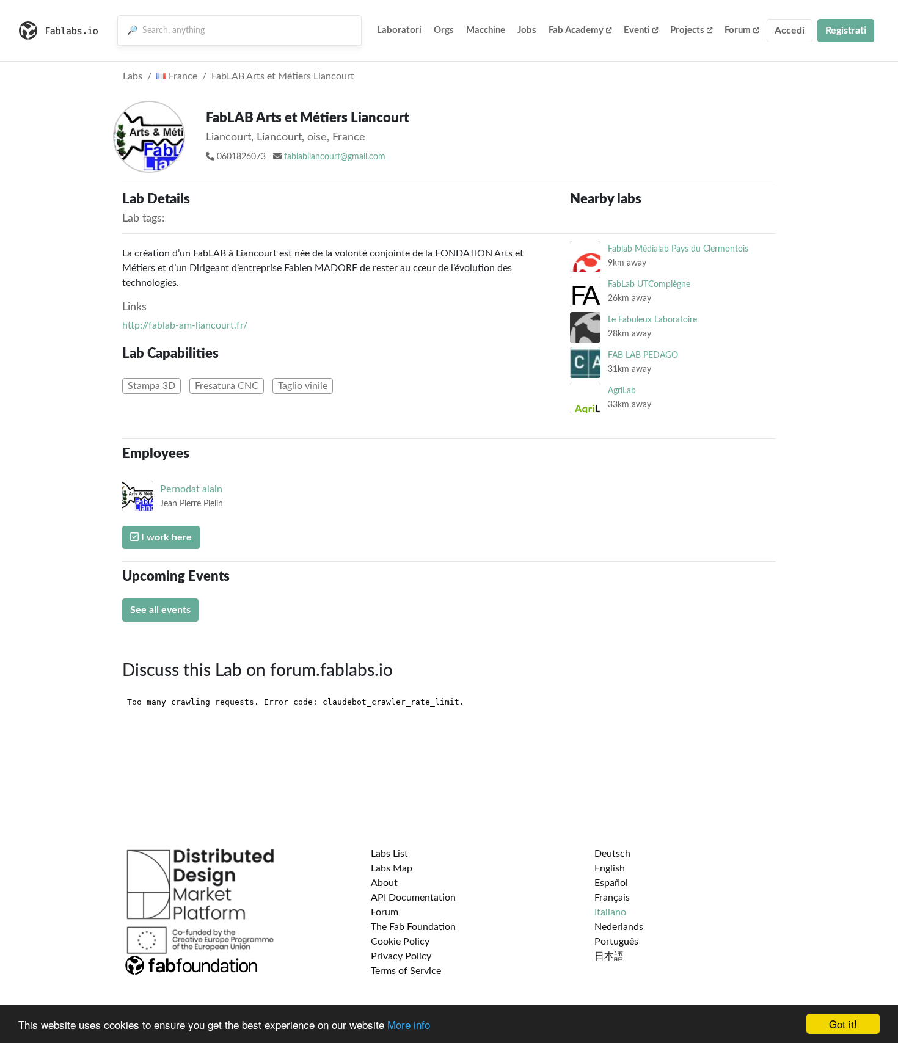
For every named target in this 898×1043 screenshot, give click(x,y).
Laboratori (399, 30)
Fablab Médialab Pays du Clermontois (678, 248)
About (384, 883)
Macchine (485, 30)
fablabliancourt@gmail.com (334, 157)
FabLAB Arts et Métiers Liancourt (282, 76)
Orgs (444, 30)
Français (612, 898)
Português (616, 942)
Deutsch (612, 854)
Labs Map (391, 868)
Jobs (526, 30)
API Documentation (413, 898)
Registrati (845, 30)
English (609, 868)
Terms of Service (406, 971)
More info (408, 1024)
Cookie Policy (400, 942)
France (181, 76)
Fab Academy (576, 30)
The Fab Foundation (413, 927)
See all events (160, 610)
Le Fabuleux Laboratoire (652, 319)
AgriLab (622, 390)
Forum (738, 30)
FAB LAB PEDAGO (643, 355)
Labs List (389, 854)
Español (611, 883)
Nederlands (618, 927)
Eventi (637, 30)
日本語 (609, 956)
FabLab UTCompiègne (649, 284)
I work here (165, 537)
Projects (687, 30)
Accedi (790, 30)
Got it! (843, 1023)
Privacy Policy (401, 956)
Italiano (610, 912)
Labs (132, 76)
